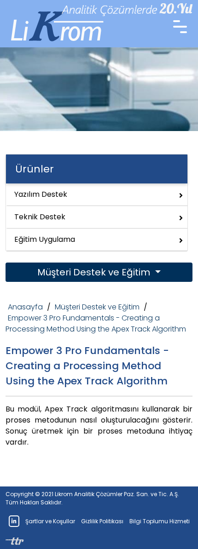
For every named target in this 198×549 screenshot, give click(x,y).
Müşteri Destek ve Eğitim (94, 272)
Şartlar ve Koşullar (50, 521)
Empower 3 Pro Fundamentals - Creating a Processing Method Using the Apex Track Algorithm (96, 323)
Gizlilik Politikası (102, 521)
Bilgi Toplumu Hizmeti (159, 521)
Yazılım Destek (40, 194)
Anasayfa (25, 307)
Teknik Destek (39, 217)
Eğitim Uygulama (44, 239)
